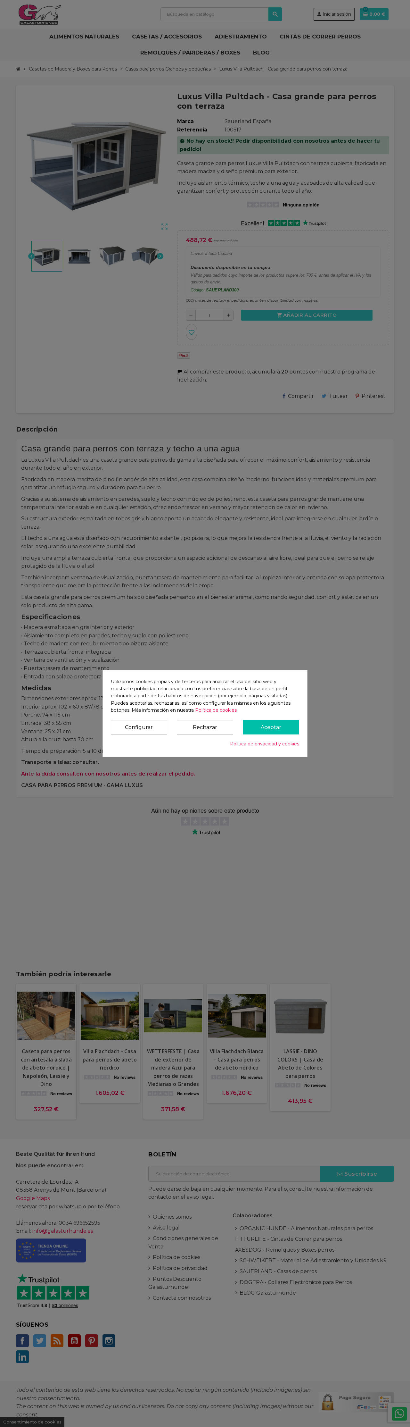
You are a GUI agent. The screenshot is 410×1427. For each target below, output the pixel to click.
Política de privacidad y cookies (264, 744)
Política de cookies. (216, 710)
